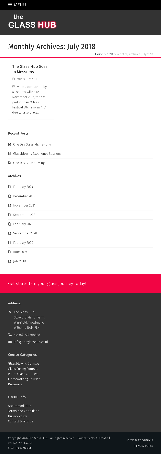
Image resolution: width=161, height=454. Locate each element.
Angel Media (23, 447)
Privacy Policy (17, 416)
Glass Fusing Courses (23, 369)
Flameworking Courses (24, 379)
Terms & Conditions (140, 440)
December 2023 (24, 196)
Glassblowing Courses (23, 363)
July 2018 (19, 261)
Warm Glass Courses (23, 374)
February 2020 (23, 243)
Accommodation (19, 406)
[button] (17, 4)
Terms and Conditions (23, 411)
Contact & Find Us (20, 421)
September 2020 (25, 233)
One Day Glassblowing (29, 163)
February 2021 (23, 224)
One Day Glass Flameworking (33, 144)
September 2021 (25, 215)
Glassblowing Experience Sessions (37, 154)
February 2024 (23, 187)
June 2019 (20, 252)
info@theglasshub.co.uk (31, 342)
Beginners (15, 384)
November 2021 (24, 205)
